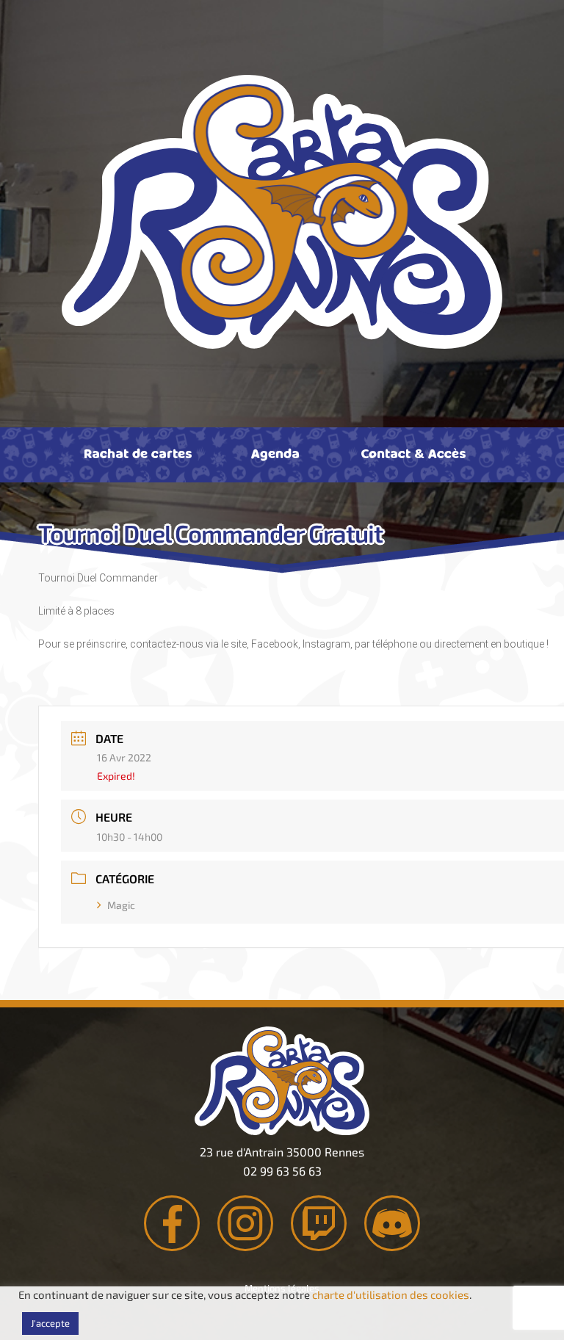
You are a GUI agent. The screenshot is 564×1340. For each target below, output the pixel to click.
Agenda (275, 453)
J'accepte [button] (50, 1323)
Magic (121, 905)
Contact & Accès (413, 453)
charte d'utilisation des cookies (390, 1294)
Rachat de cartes (138, 453)
